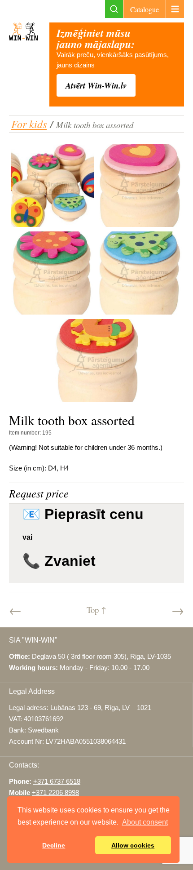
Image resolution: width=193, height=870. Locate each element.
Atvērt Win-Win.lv (96, 85)
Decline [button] (53, 845)
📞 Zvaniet (59, 561)
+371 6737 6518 (56, 781)
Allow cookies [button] (132, 845)
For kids (29, 123)
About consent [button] (145, 822)
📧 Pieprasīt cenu (83, 514)
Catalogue (144, 9)
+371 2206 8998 (55, 792)
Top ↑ (96, 609)
